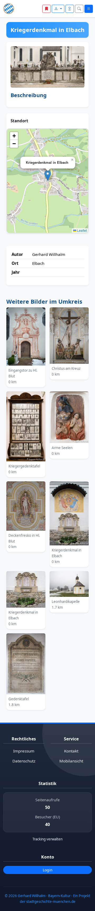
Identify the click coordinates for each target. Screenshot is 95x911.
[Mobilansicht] (69, 9)
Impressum (23, 751)
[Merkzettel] (46, 9)
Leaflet (81, 230)
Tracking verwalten (47, 839)
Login (48, 869)
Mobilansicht (71, 760)
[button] (47, 175)
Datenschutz (23, 760)
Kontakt (71, 751)
